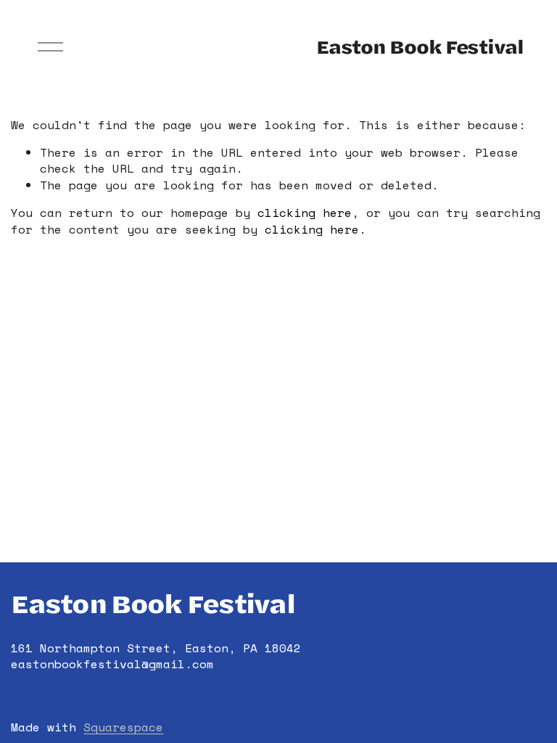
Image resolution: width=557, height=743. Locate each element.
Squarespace (123, 727)
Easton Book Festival (420, 46)
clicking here (304, 212)
